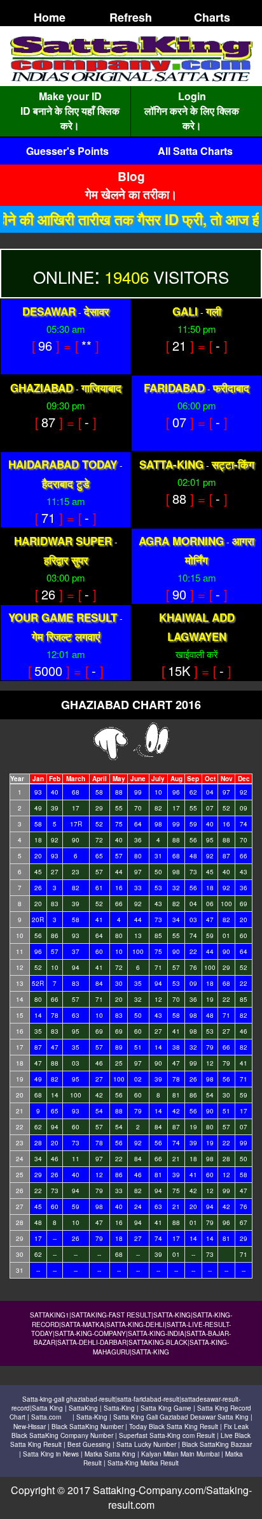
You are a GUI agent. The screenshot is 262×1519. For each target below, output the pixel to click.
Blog (131, 176)
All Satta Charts (195, 150)
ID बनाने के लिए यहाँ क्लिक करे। (70, 118)
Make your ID (70, 96)
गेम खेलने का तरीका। (131, 194)
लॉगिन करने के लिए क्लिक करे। (191, 118)
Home (50, 17)
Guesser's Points (67, 150)
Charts (212, 17)
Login (192, 96)
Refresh (130, 17)
